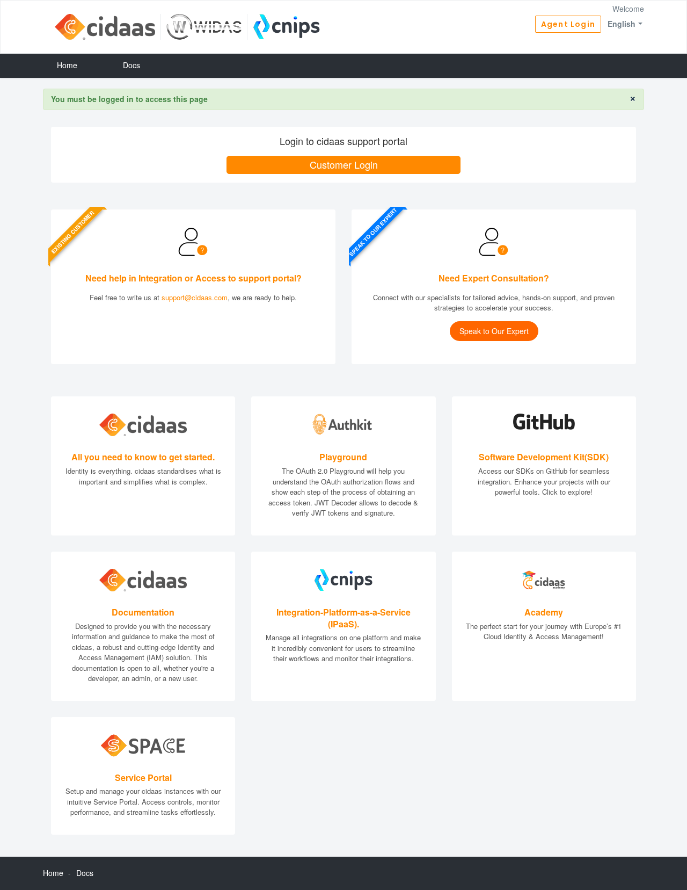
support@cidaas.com (195, 297)
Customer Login (344, 164)
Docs (131, 65)
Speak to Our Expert (494, 330)
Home (67, 65)
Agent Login (568, 24)
